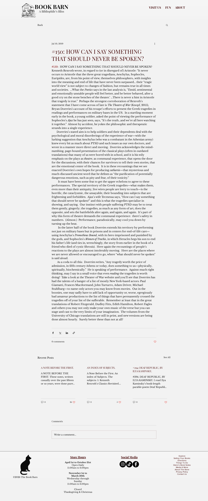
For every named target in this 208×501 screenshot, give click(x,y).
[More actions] (154, 43)
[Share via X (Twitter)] (60, 333)
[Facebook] (136, 464)
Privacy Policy (182, 472)
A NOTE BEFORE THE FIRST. (57, 367)
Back (40, 25)
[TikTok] (129, 464)
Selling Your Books (182, 458)
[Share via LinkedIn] (67, 333)
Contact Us (182, 474)
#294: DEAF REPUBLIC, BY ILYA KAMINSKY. (148, 369)
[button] (155, 7)
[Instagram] (123, 464)
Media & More (182, 467)
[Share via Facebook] (53, 333)
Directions (182, 460)
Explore (182, 456)
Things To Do (182, 463)
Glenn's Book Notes (182, 465)
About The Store (182, 469)
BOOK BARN (51, 6)
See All (167, 357)
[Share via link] (73, 333)
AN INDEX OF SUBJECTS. (101, 367)
